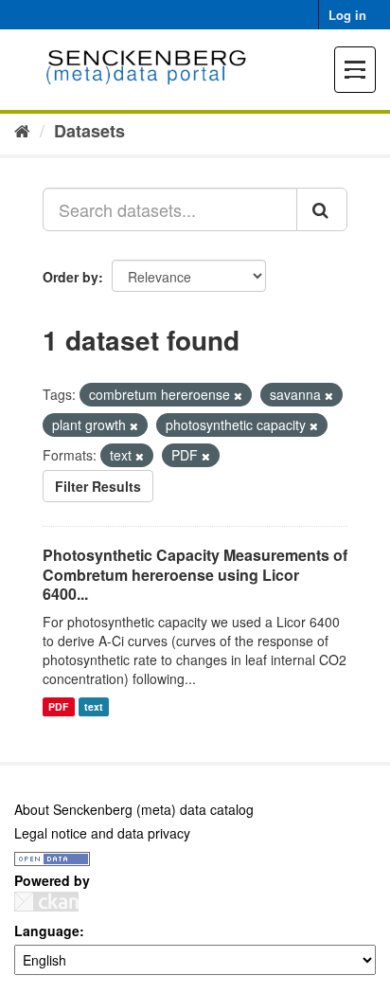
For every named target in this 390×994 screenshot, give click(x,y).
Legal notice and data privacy (102, 832)
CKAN (46, 902)
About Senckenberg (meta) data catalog (134, 809)
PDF (58, 706)
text (93, 706)
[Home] (22, 129)
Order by (70, 276)
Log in (347, 15)
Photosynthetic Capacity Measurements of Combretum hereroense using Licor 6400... (195, 574)
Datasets (89, 130)
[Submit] (321, 209)
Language (47, 930)
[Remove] (238, 395)
